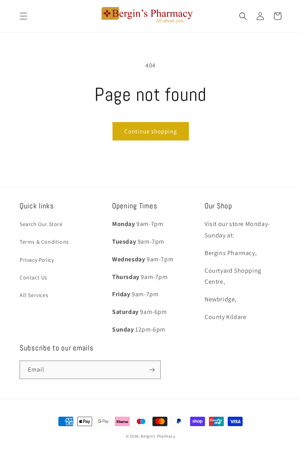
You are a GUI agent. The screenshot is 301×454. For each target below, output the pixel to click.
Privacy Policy (37, 259)
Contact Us (33, 277)
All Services (34, 295)
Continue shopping (150, 131)
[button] (23, 16)
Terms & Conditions (44, 241)
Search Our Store (41, 224)
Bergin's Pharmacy (158, 436)
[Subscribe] (151, 370)
